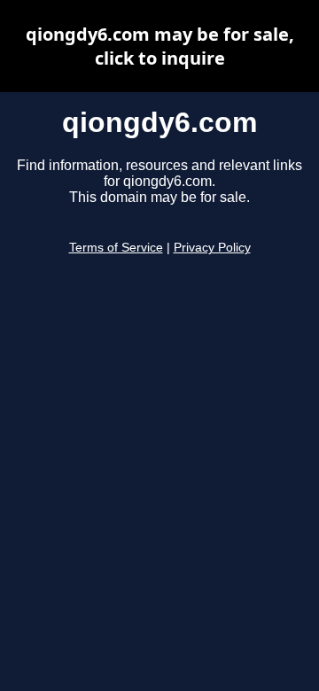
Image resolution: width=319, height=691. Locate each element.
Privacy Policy (212, 247)
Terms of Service (116, 247)
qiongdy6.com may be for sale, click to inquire (160, 46)
